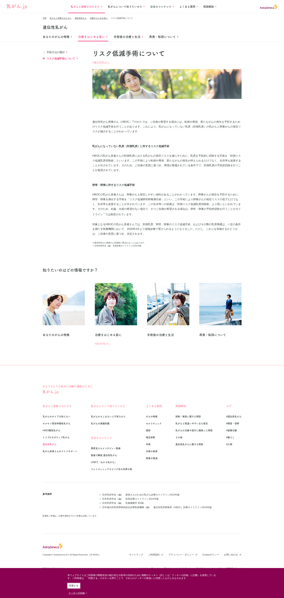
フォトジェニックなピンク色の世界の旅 (111, 469)
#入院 (229, 444)
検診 (148, 430)
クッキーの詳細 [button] (76, 593)
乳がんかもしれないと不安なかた (108, 416)
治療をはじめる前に (99, 18)
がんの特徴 (152, 416)
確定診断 (150, 437)
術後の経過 (152, 458)
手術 (148, 444)
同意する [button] (73, 585)
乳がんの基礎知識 (100, 423)
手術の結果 (152, 451)
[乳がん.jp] (17, 6)
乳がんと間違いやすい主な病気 (191, 423)
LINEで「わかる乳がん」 (104, 462)
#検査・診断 (232, 423)
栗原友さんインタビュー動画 (106, 448)
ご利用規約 (154, 554)
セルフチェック (154, 423)
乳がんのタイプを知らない (56, 416)
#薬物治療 (231, 430)
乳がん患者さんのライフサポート (60, 451)
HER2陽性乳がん (51, 430)
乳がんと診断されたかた (61, 18)
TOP (45, 18)
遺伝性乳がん (81, 18)
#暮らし (230, 437)
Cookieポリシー (210, 554)
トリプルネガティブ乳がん (56, 437)
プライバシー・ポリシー (181, 554)
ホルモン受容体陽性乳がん (56, 423)
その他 (178, 437)
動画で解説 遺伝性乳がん (104, 455)
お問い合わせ (231, 554)
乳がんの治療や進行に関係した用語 (194, 430)
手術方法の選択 (56, 52)
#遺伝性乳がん (101, 62)
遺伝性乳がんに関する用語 (189, 444)
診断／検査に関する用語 (188, 416)
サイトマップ (136, 554)
